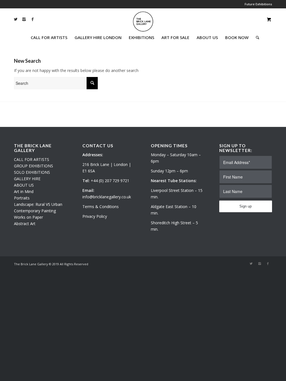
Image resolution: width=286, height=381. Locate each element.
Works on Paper (28, 217)
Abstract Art (24, 223)
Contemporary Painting (35, 210)
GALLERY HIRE (27, 178)
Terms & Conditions (100, 206)
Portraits (22, 198)
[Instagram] (24, 19)
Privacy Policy (94, 216)
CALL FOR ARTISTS (31, 159)
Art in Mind (24, 191)
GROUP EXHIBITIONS (33, 165)
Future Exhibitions (258, 4)
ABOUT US (24, 185)
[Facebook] (32, 19)
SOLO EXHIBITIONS (32, 172)
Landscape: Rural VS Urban (38, 204)
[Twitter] (15, 19)
